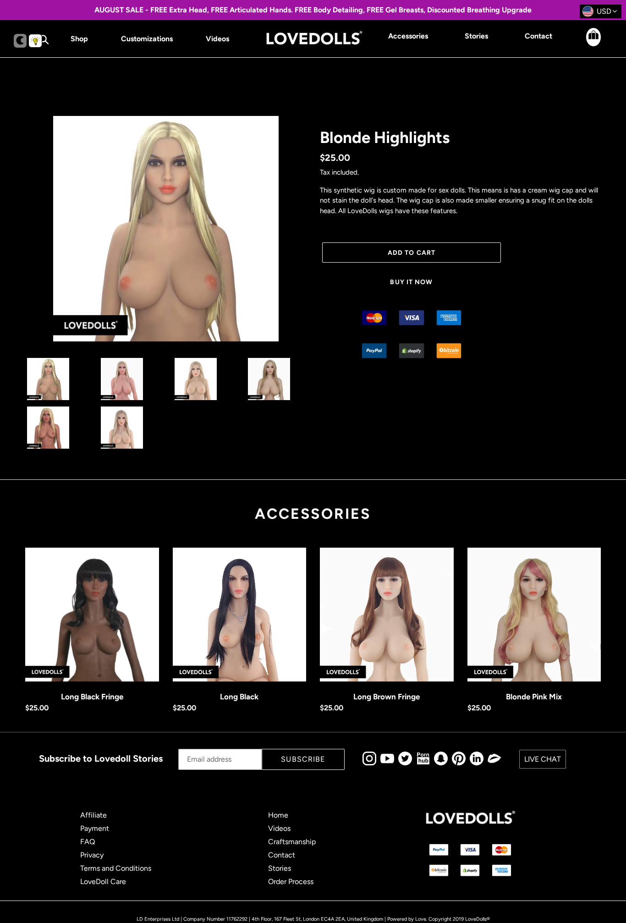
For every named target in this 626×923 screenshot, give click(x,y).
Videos (279, 828)
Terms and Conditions (115, 868)
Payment (94, 828)
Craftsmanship (292, 841)
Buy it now (411, 282)
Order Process (290, 881)
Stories (279, 868)
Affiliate (93, 815)
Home (278, 815)
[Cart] (585, 43)
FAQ (87, 841)
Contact (281, 855)
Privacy (92, 855)
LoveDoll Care (103, 881)
